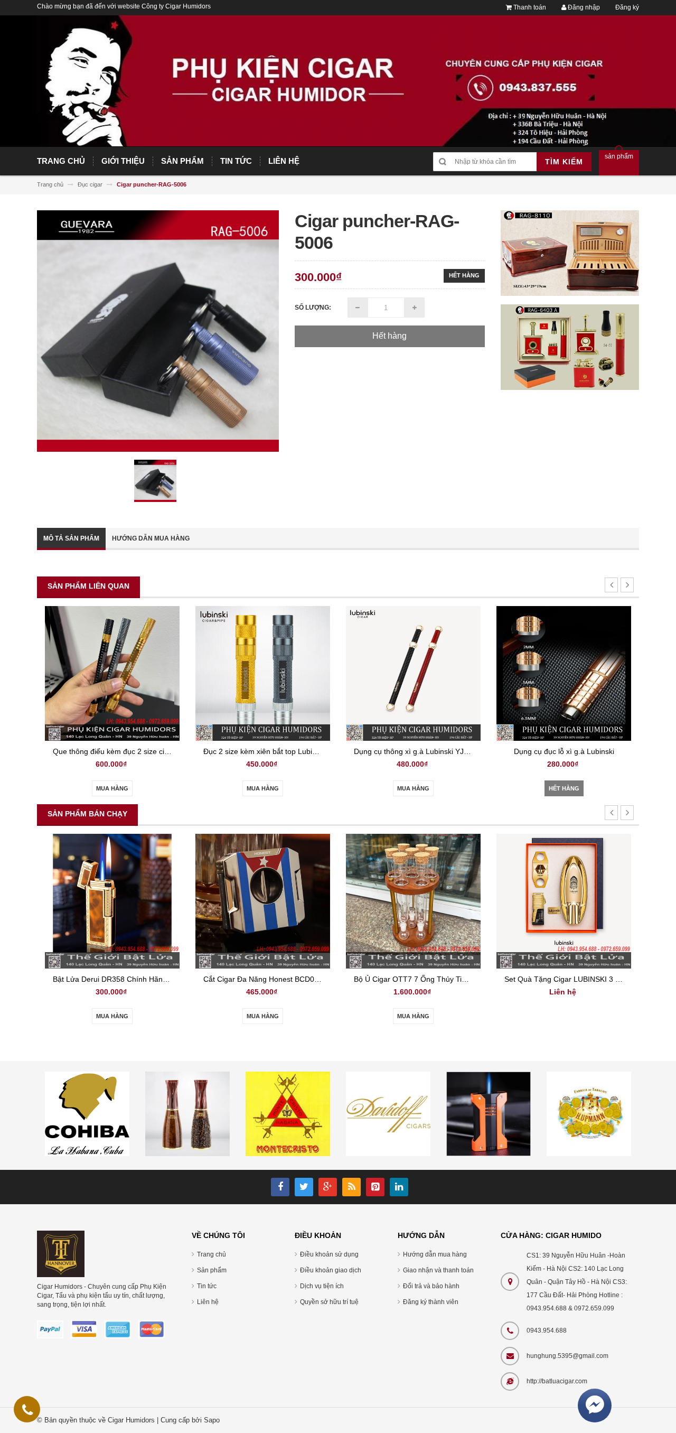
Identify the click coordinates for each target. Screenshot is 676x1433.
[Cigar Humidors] (60, 1253)
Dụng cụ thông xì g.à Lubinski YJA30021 (422, 751)
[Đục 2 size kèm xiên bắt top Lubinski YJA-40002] (262, 673)
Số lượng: (313, 307)
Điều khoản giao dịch (330, 1270)
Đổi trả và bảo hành (431, 1286)
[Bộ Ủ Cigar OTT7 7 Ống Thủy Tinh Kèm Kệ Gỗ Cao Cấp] (413, 901)
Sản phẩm (212, 1270)
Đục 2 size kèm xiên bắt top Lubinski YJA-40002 (283, 751)
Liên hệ (208, 1302)
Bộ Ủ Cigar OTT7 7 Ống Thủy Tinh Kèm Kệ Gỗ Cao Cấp (448, 979)
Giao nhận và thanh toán (438, 1270)
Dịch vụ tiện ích (322, 1286)
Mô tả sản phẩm (71, 538)
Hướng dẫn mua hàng (151, 538)
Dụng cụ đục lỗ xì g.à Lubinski (564, 751)
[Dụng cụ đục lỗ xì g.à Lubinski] (563, 673)
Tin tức (207, 1286)
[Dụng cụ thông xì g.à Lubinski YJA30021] (413, 673)
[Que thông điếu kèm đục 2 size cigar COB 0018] (112, 673)
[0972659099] (27, 1412)
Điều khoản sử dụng (329, 1254)
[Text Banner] (570, 346)
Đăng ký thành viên (430, 1302)
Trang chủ (211, 1254)
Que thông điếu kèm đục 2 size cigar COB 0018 (132, 751)
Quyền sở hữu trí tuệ (329, 1302)
